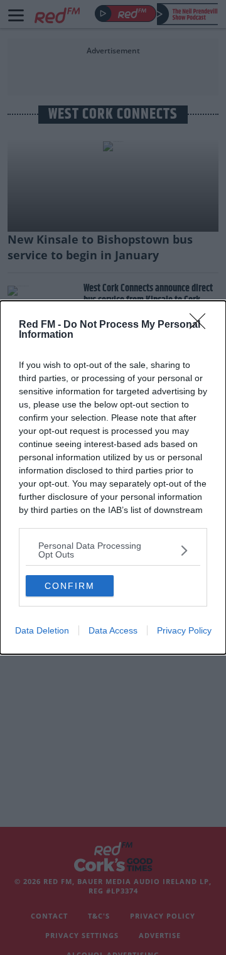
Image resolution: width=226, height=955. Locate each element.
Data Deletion (42, 630)
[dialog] (113, 477)
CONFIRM (70, 586)
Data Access (113, 630)
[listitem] (113, 550)
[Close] (201, 325)
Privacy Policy (184, 630)
